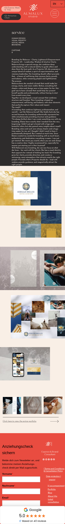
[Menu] (54, 14)
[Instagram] (43, 459)
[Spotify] (46, 459)
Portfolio (52, 489)
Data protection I (53, 476)
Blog (50, 493)
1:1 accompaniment (56, 486)
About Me (52, 496)
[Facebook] (54, 459)
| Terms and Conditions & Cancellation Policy (54, 469)
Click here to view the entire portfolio (19, 421)
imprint (52, 479)
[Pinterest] (49, 459)
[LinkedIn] (51, 459)
